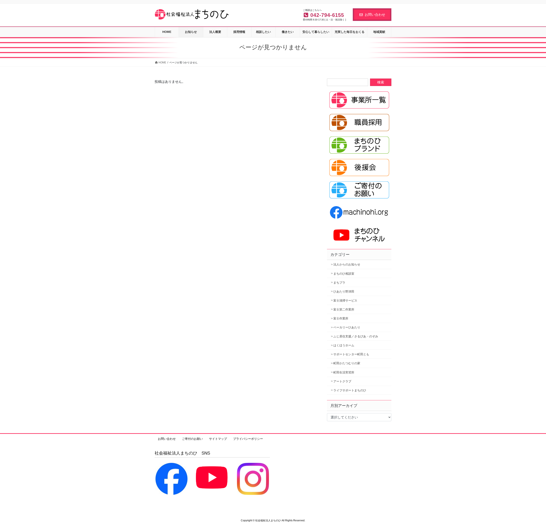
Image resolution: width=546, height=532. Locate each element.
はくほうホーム (343, 345)
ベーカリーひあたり (346, 327)
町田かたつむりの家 (346, 363)
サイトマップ (218, 438)
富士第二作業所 (343, 309)
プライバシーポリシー (248, 438)
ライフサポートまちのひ (349, 390)
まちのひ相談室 (343, 273)
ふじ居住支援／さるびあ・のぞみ (355, 336)
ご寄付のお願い (192, 438)
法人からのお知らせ (346, 264)
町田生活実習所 (343, 372)
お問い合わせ (375, 14)
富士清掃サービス (345, 300)
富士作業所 (340, 318)
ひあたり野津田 (343, 291)
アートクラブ (342, 381)
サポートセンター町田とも (351, 354)
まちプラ (339, 282)
